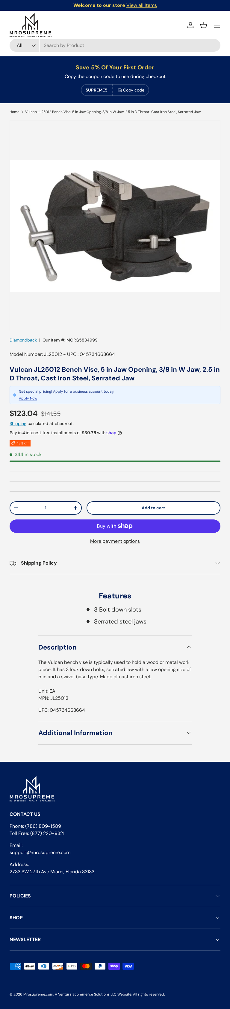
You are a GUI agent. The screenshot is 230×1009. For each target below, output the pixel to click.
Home (14, 111)
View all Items (141, 5)
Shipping (18, 423)
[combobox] (115, 45)
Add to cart (153, 507)
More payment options (115, 541)
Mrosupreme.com (38, 994)
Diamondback (23, 340)
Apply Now (28, 398)
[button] (203, 25)
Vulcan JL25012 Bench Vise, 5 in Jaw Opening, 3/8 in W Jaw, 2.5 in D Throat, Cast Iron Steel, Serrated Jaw (113, 111)
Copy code (133, 90)
